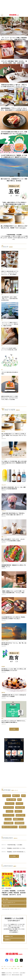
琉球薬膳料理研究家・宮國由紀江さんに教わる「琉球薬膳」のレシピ (14, 553)
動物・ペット (4, 523)
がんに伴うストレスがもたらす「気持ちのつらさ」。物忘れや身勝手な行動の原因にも (14, 708)
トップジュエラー (9, 774)
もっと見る (13, 716)
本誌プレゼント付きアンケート (9, 797)
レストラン (4, 601)
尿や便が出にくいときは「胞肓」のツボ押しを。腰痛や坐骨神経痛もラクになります (14, 656)
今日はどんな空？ (20, 778)
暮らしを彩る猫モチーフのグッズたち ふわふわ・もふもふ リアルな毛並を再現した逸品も (13, 527)
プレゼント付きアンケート (9, 930)
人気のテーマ (18, 782)
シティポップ (19, 774)
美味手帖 (3, 418)
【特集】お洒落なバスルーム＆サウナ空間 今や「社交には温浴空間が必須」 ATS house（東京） (13, 579)
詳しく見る (5, 927)
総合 (2, 705)
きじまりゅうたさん (8, 778)
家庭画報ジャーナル (18, 790)
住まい (3, 575)
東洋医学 (3, 653)
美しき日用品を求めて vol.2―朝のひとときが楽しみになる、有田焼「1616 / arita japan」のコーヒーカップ (14, 422)
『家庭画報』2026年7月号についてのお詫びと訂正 (16, 876)
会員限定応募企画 (19, 793)
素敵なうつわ (16, 766)
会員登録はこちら (8, 964)
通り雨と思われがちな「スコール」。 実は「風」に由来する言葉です (14, 630)
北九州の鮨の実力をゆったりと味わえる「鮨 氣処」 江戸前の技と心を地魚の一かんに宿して (14, 605)
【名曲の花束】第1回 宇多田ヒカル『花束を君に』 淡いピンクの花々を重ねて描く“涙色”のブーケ (14, 501)
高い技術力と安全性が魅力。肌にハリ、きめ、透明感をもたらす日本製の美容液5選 (13, 475)
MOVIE (23, 766)
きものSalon (8, 790)
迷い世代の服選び (8, 793)
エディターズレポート (8, 786)
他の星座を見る (14, 746)
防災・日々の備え (11, 770)
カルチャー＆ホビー (5, 627)
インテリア (4, 497)
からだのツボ (9, 782)
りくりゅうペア (6, 766)
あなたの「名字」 (20, 786)
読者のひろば (22, 797)
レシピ (3, 549)
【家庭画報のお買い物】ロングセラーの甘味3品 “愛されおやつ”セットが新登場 (14, 682)
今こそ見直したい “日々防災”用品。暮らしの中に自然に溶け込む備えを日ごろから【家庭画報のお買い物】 (14, 449)
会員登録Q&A (7, 967)
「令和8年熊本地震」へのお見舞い (14, 872)
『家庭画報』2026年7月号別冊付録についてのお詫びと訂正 (16, 879)
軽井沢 (19, 770)
